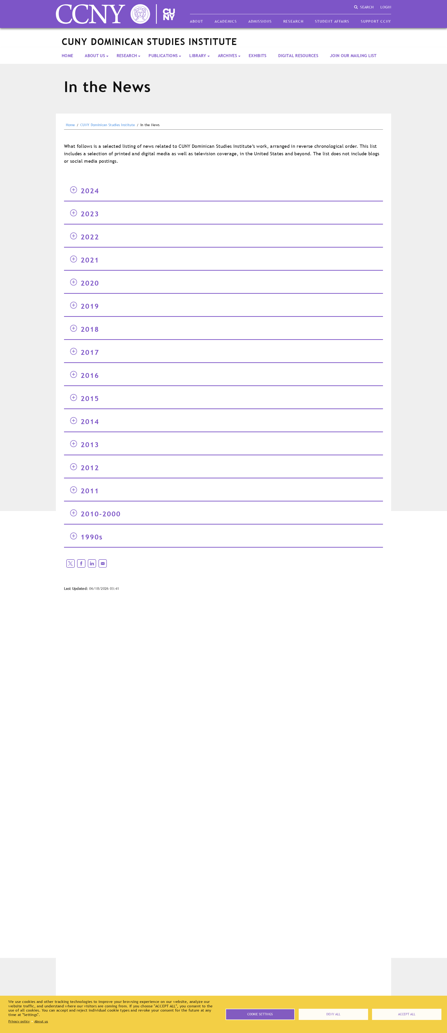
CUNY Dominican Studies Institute (107, 125)
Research (293, 21)
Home (67, 55)
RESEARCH (127, 55)
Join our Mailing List (353, 55)
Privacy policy (19, 1021)
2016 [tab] (90, 375)
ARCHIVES (227, 55)
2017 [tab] (90, 352)
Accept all (406, 1014)
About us (41, 1021)
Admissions (260, 21)
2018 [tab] (90, 329)
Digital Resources (298, 55)
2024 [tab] (90, 190)
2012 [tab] (90, 467)
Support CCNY (376, 21)
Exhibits (258, 55)
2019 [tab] (90, 306)
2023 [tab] (90, 213)
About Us (95, 55)
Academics (226, 21)
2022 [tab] (90, 236)
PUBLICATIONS (163, 55)
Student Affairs (332, 21)
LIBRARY (197, 55)
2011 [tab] (90, 490)
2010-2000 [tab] (101, 513)
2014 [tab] (90, 421)
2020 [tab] (90, 283)
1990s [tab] (92, 536)
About (196, 21)
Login (385, 7)
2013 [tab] (90, 444)
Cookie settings (260, 1014)
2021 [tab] (90, 260)
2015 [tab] (90, 398)
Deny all (333, 1014)
